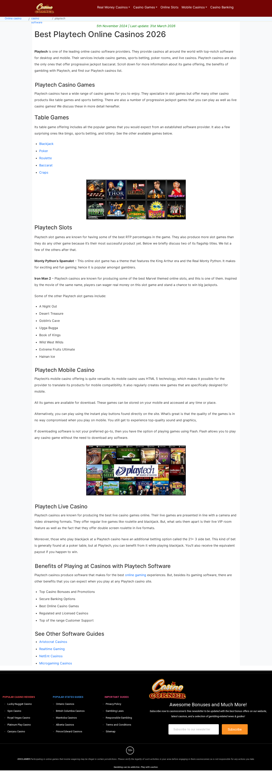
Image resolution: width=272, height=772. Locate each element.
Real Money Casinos (112, 7)
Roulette (45, 158)
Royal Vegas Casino (18, 717)
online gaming (135, 575)
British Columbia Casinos (70, 710)
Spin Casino (14, 710)
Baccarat (46, 165)
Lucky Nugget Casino (19, 703)
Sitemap (110, 731)
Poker (43, 151)
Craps (43, 172)
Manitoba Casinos (66, 717)
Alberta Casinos (65, 724)
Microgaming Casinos (55, 663)
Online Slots (169, 7)
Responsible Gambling (119, 717)
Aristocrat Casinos (53, 642)
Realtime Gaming (52, 649)
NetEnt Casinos (51, 656)
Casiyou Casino (16, 731)
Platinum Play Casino (19, 724)
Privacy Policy (113, 703)
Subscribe (235, 729)
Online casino (13, 18)
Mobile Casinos (193, 7)
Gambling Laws (115, 710)
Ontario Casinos (65, 703)
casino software (36, 20)
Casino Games (144, 7)
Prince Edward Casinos (69, 731)
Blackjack (46, 144)
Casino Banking (222, 7)
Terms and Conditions (118, 724)
